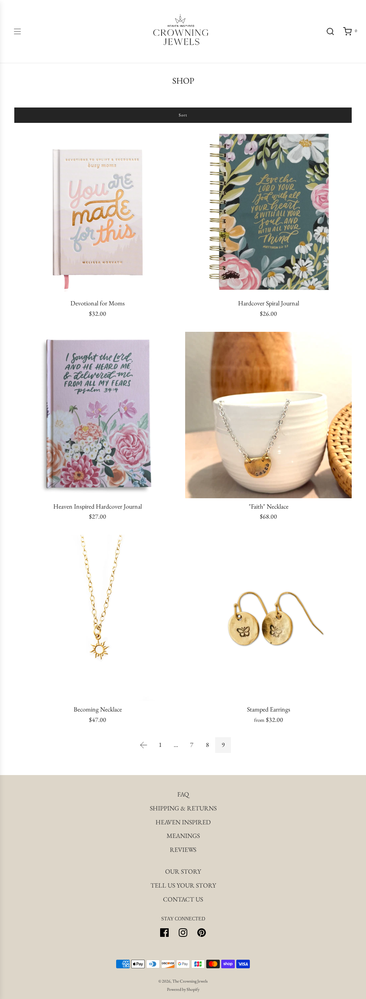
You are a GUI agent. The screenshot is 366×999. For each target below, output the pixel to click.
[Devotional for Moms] (97, 212)
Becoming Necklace (98, 709)
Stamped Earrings (268, 709)
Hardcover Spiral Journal (268, 303)
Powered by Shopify (183, 989)
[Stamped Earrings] (268, 618)
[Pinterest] (201, 932)
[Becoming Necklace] (97, 618)
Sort (183, 115)
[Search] (330, 31)
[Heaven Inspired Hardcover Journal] (97, 415)
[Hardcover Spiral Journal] (268, 212)
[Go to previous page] (143, 745)
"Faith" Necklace (268, 506)
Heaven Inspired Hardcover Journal (97, 506)
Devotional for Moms (97, 303)
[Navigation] (17, 31)
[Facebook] (164, 932)
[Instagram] (183, 932)
